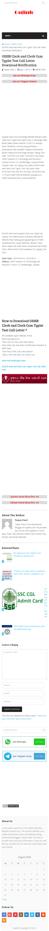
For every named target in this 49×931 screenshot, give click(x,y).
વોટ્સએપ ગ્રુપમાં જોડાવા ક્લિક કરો (24, 496)
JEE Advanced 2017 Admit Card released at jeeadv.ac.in (27, 554)
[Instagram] (21, 914)
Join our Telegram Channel (24, 81)
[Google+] (9, 914)
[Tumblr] (37, 914)
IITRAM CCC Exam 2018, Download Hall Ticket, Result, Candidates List (29, 572)
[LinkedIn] (26, 914)
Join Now (39, 741)
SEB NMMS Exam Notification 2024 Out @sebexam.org (29, 627)
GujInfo (16, 928)
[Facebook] (4, 914)
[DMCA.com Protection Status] (10, 807)
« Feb (4, 899)
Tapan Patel (9, 69)
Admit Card (40, 69)
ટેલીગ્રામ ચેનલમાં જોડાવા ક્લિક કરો (24, 502)
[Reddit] (43, 914)
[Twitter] (32, 914)
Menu (8, 35)
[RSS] (4, 920)
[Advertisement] (25, 24)
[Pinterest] (15, 914)
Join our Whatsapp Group (24, 75)
